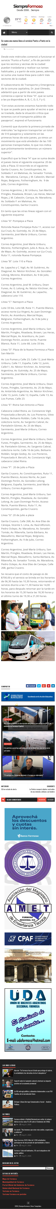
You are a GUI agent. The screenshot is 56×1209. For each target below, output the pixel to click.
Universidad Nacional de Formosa (15, 1188)
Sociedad (10, 49)
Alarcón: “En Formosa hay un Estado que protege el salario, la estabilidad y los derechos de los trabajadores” (33, 1071)
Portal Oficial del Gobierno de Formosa (18, 1185)
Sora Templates (36, 1206)
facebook (42, 800)
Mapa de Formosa (9, 1178)
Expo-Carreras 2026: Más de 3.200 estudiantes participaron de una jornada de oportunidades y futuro (32, 1141)
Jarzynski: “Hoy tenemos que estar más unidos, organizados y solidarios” (33, 1131)
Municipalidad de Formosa (13, 1181)
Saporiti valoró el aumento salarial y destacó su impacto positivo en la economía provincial (32, 1082)
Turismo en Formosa (10, 1191)
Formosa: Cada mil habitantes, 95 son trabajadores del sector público (32, 1151)
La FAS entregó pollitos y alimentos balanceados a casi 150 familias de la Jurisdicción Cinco (33, 1092)
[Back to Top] (28, 1203)
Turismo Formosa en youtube (14, 1194)
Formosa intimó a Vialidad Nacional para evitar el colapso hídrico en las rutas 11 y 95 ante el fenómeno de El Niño (33, 1120)
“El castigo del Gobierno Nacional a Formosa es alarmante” (23, 775)
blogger (51, 800)
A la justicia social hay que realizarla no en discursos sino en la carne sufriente (27, 749)
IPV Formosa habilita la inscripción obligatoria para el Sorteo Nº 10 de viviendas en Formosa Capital (27, 724)
